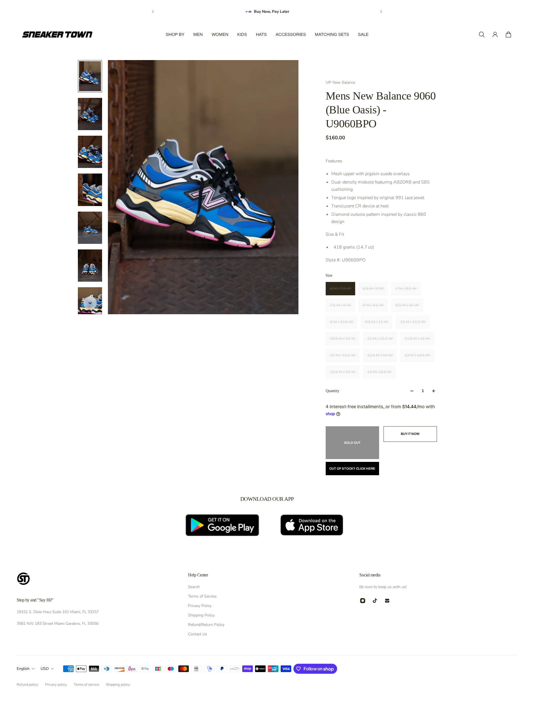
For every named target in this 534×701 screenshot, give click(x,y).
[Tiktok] (375, 601)
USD (45, 668)
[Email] (387, 601)
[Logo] (57, 34)
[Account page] (495, 34)
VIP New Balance (340, 82)
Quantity (332, 391)
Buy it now (410, 433)
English (23, 668)
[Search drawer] (481, 34)
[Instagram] (363, 601)
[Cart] (508, 34)
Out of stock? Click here (352, 468)
